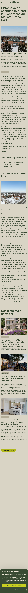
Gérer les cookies (14, 589)
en (26, 2)
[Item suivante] (8, 208)
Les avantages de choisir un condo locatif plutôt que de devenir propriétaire (13, 398)
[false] (2, 2)
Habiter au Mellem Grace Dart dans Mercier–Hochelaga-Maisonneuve (12, 354)
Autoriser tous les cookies (14, 585)
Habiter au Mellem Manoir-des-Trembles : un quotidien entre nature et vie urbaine (12, 318)
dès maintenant (12, 298)
